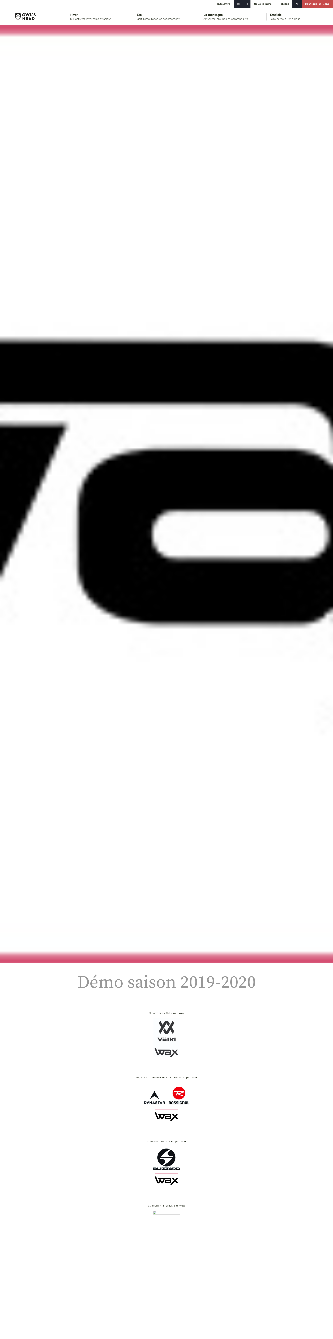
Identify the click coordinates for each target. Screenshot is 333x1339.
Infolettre (223, 3)
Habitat (284, 3)
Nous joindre (263, 3)
